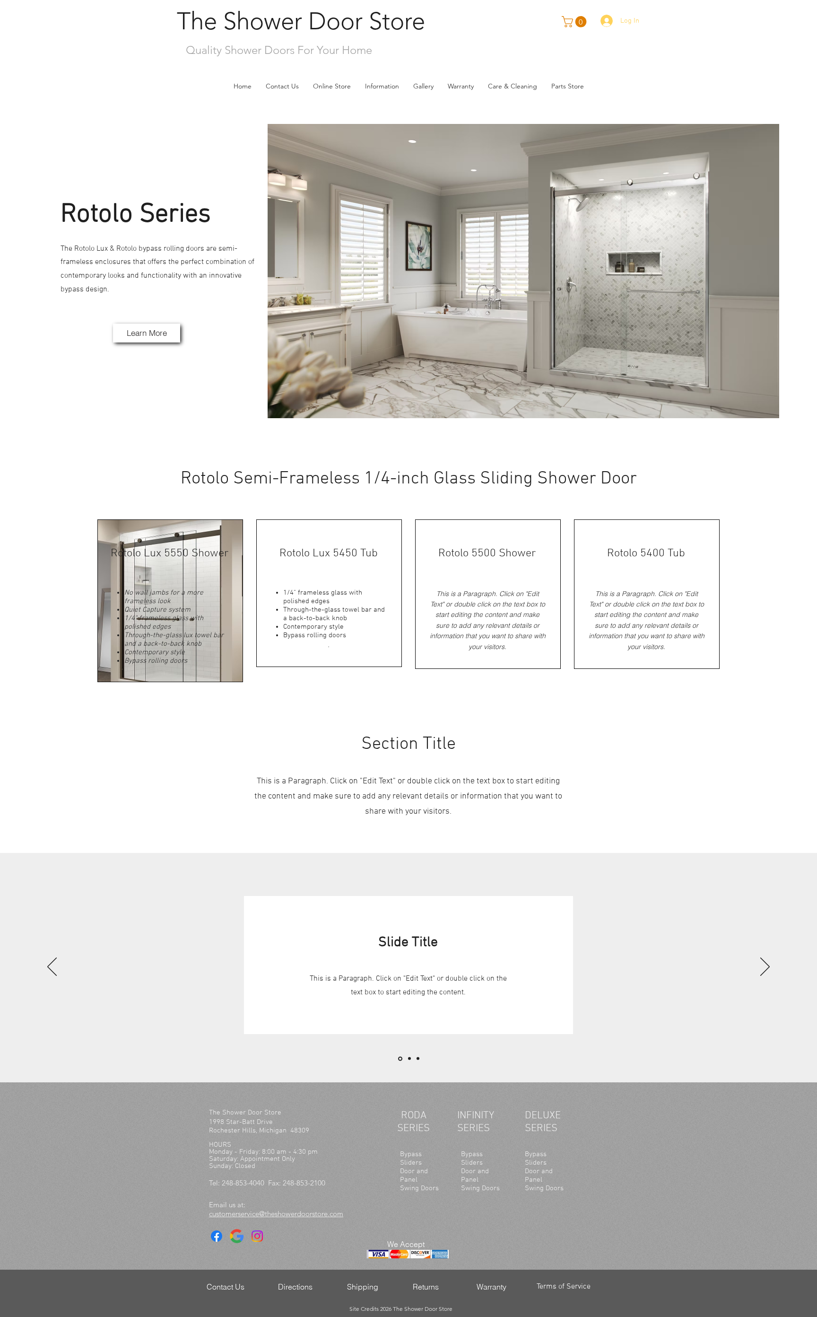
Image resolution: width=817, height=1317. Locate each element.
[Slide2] (409, 1058)
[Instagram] (257, 1236)
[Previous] (52, 967)
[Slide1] (399, 1058)
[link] (575, 21)
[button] (332, 86)
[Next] (765, 967)
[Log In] (605, 21)
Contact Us (225, 1286)
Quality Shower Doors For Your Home (279, 50)
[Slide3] (418, 1058)
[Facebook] (216, 1236)
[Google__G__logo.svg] (236, 1236)
